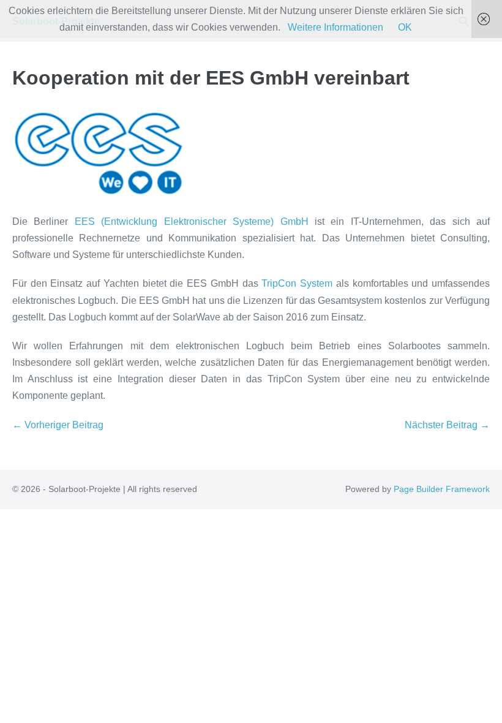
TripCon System (296, 283)
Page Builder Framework (442, 489)
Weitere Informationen (335, 27)
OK (405, 27)
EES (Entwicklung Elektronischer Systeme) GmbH (188, 221)
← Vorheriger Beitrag (57, 425)
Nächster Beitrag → (447, 425)
